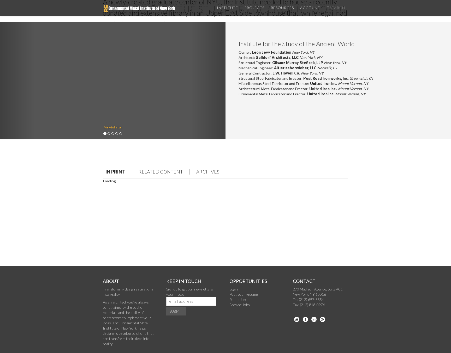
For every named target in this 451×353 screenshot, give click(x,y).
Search (337, 7)
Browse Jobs (239, 304)
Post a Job (237, 299)
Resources (282, 7)
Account (310, 7)
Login (233, 289)
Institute (227, 7)
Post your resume (243, 294)
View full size (113, 127)
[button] (17, 80)
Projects (254, 7)
